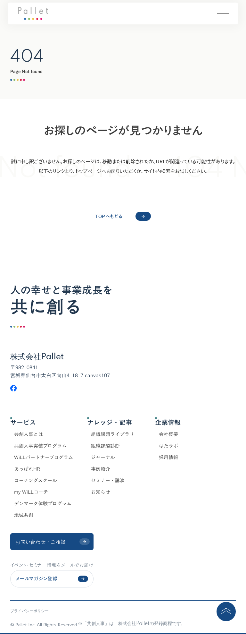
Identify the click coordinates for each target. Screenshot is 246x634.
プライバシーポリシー (29, 610)
